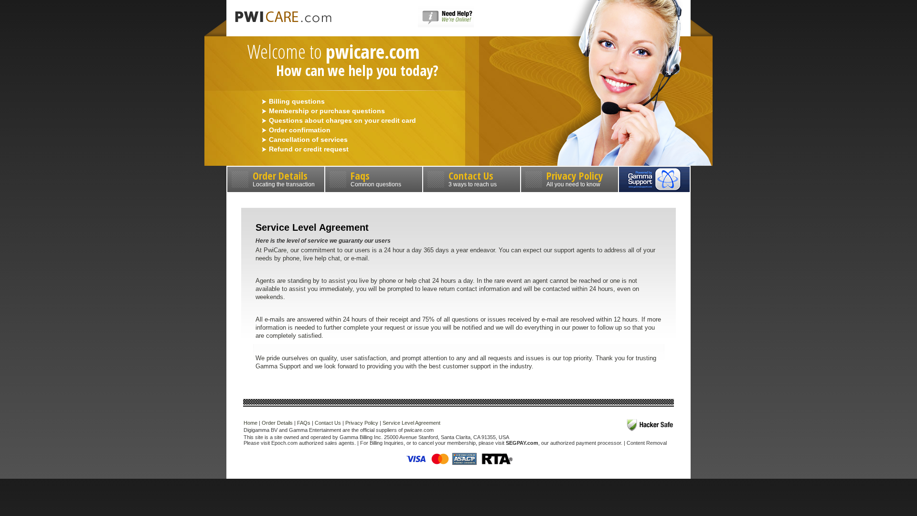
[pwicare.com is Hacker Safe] (650, 425)
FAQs (303, 423)
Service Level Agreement (411, 423)
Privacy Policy (574, 178)
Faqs (376, 178)
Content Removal (647, 443)
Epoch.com (284, 443)
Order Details (284, 178)
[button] (446, 25)
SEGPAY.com (522, 443)
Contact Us (472, 178)
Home (250, 423)
